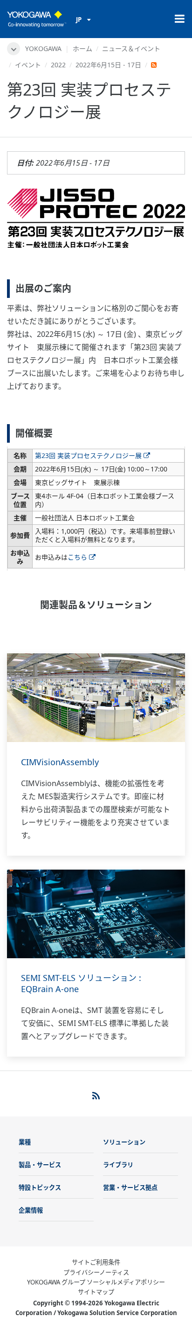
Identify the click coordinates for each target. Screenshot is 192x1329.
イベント (28, 64)
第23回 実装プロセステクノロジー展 (88, 455)
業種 (25, 1142)
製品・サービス (40, 1165)
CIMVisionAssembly (60, 762)
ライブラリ (118, 1165)
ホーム (82, 48)
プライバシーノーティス (96, 1272)
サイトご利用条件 (96, 1262)
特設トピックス (40, 1187)
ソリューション (124, 1142)
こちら (77, 557)
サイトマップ (96, 1292)
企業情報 (31, 1210)
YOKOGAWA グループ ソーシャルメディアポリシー (96, 1282)
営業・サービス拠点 (130, 1187)
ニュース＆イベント (131, 48)
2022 (58, 64)
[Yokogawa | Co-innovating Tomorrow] (37, 19)
